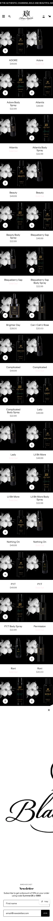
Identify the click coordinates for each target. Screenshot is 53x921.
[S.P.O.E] (39, 691)
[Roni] (13, 649)
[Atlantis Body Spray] (39, 128)
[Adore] (39, 41)
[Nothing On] (13, 523)
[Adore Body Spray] (13, 83)
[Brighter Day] (13, 306)
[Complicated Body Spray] (13, 390)
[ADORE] (13, 41)
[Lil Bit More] (39, 435)
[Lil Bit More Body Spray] (39, 478)
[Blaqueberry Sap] (39, 216)
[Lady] (39, 390)
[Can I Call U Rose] (39, 306)
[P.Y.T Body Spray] (13, 607)
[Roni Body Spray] (13, 691)
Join (45, 913)
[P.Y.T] (13, 565)
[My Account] (43, 16)
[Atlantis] (39, 83)
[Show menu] (3, 16)
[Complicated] (13, 348)
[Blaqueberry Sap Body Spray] (39, 261)
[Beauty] (13, 173)
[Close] (49, 710)
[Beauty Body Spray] (13, 216)
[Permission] (39, 607)
